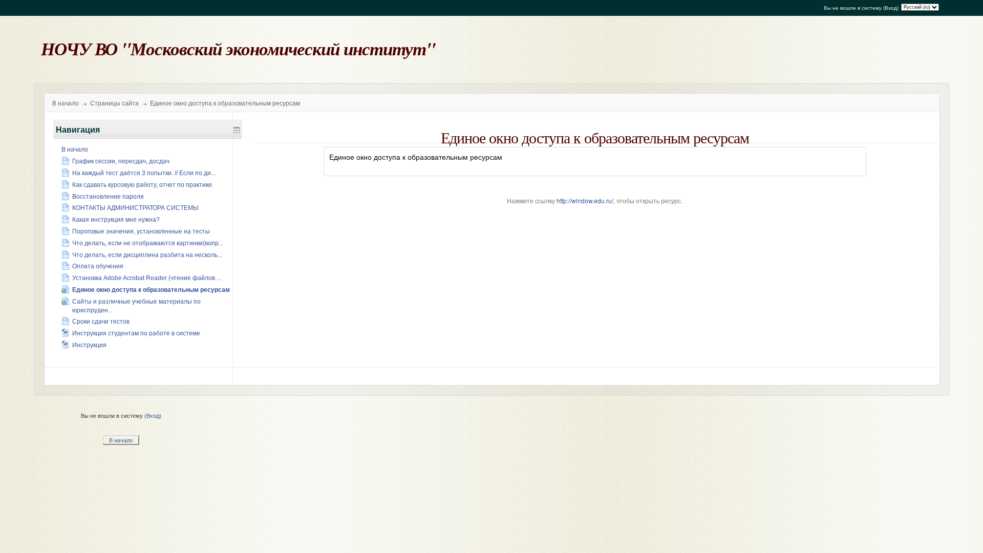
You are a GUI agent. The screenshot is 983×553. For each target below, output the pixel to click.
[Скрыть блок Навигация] (236, 130)
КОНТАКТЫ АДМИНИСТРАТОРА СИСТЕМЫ (135, 207)
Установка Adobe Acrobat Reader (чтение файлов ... (146, 278)
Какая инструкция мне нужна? (116, 219)
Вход (891, 7)
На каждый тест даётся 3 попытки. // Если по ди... (144, 173)
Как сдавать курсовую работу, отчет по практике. (142, 184)
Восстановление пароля (108, 196)
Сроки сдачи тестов (101, 321)
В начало (65, 103)
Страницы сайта (114, 103)
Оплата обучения (97, 266)
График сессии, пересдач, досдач (120, 161)
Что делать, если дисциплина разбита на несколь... (147, 255)
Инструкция (89, 345)
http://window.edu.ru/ (585, 200)
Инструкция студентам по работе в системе (136, 333)
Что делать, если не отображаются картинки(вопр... (147, 243)
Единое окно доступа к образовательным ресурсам (225, 103)
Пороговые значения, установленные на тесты (141, 231)
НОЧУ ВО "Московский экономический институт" (238, 48)
